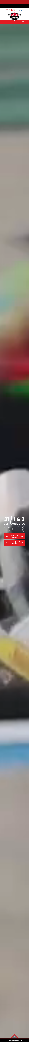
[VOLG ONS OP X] (14, 10)
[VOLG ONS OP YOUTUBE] (11, 10)
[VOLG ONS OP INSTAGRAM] (7, 10)
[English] (19, 10)
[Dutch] (21, 10)
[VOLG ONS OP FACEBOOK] (9, 10)
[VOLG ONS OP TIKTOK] (17, 10)
